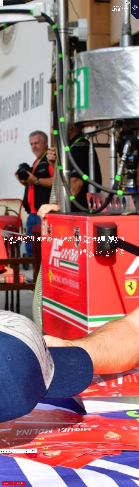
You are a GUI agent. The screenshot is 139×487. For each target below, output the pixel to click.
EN (128, 2)
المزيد (33, 455)
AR (126, 2)
